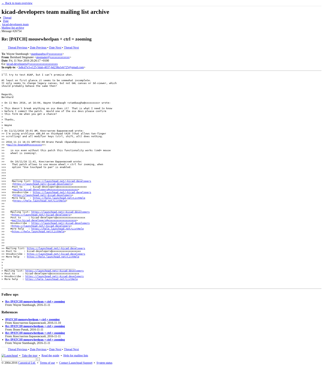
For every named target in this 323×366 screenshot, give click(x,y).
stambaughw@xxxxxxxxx (46, 53)
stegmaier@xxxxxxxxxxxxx (53, 57)
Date (6, 21)
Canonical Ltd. (27, 362)
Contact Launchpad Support (75, 362)
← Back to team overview (17, 3)
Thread (7, 17)
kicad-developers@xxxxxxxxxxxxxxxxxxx (32, 64)
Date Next (55, 47)
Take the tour (29, 355)
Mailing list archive (12, 27)
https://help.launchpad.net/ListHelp (59, 198)
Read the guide (50, 355)
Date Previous (38, 47)
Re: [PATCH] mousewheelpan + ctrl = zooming (35, 301)
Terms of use (47, 362)
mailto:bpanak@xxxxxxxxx (24, 144)
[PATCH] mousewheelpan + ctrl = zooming (32, 319)
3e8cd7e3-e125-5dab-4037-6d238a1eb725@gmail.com (51, 67)
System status (104, 362)
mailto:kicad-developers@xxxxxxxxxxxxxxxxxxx (45, 189)
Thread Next (71, 47)
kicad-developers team (15, 24)
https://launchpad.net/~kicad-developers (62, 181)
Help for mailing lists (75, 355)
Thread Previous (17, 47)
